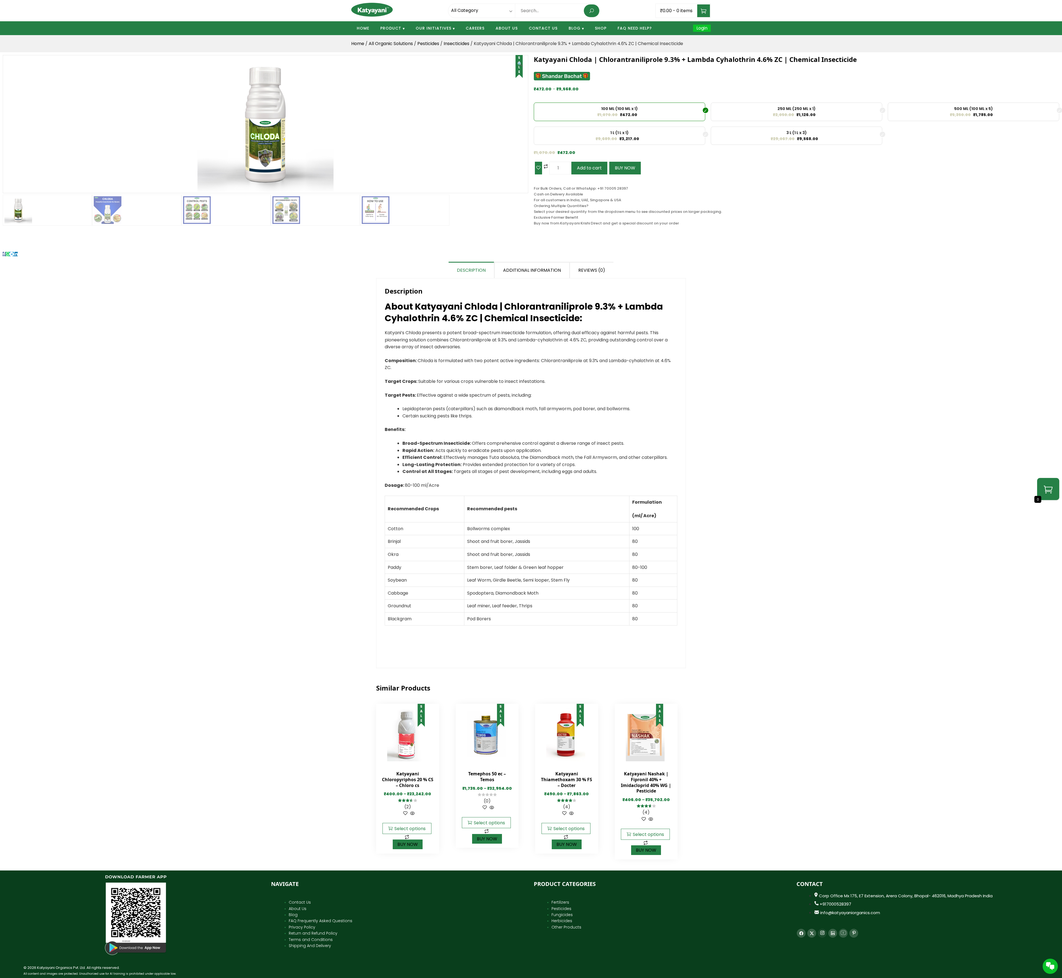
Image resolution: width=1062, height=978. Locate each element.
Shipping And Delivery (310, 945)
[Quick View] (412, 813)
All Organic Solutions (391, 43)
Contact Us (543, 28)
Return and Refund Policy (313, 933)
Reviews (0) (591, 270)
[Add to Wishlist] (538, 168)
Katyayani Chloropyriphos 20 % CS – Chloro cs (407, 779)
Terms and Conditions (311, 939)
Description (471, 270)
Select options (410, 828)
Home (363, 28)
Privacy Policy (302, 927)
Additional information (532, 270)
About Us (507, 28)
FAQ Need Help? (635, 28)
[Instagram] (822, 933)
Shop (601, 28)
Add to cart (589, 168)
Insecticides (456, 43)
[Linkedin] (832, 933)
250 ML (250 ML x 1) (796, 108)
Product (390, 28)
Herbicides (561, 921)
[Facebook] (801, 933)
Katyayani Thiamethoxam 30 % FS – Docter (566, 779)
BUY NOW (625, 168)
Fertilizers (560, 902)
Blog (575, 28)
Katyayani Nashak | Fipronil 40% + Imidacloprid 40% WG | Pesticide (646, 782)
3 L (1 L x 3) (796, 132)
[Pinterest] (853, 933)
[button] (520, 64)
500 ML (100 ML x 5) (973, 108)
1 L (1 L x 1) (619, 132)
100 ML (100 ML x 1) (619, 108)
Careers (475, 28)
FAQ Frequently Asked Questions (320, 921)
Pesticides (428, 43)
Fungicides (562, 914)
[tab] (472, 270)
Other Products (566, 927)
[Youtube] (843, 933)
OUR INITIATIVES (433, 28)
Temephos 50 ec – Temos (487, 777)
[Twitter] (811, 933)
